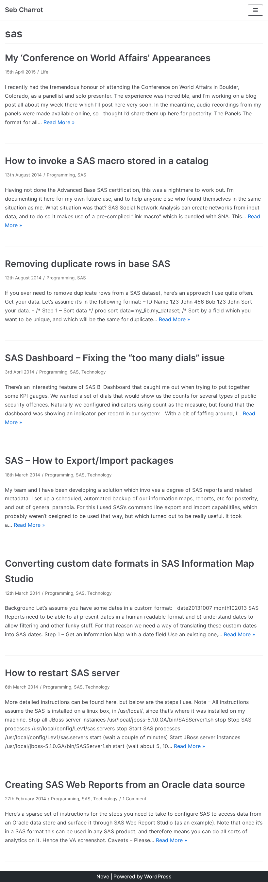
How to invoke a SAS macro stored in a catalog (107, 160)
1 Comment (134, 798)
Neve (102, 876)
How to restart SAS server (62, 672)
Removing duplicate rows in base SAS (87, 263)
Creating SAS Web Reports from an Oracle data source (125, 784)
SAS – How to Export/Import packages (89, 460)
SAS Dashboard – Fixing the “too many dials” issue (115, 357)
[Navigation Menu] (255, 10)
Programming (61, 174)
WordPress (158, 876)
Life (44, 72)
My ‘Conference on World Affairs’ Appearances (107, 57)
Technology (93, 371)
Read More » (59, 122)
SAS (81, 174)
